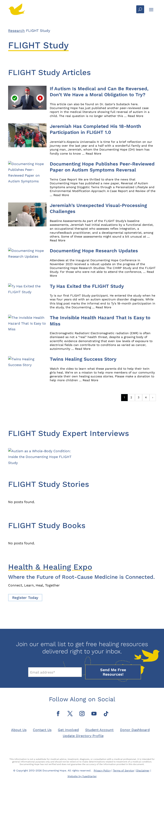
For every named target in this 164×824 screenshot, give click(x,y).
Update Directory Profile (83, 736)
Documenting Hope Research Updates (94, 250)
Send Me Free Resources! (113, 671)
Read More (135, 116)
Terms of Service (123, 770)
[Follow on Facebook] (58, 714)
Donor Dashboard (135, 730)
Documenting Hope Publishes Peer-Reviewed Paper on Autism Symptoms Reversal (102, 167)
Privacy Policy (102, 770)
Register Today (25, 597)
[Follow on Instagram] (82, 714)
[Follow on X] (70, 714)
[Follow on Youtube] (94, 714)
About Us (18, 730)
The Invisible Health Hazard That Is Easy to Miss (100, 320)
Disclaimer (142, 770)
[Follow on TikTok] (106, 714)
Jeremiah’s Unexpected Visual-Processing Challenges (98, 208)
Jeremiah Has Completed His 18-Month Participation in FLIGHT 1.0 (95, 129)
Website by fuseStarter (82, 776)
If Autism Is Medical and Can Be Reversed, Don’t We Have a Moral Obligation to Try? (99, 91)
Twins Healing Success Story (83, 359)
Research (16, 30)
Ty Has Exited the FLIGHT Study (87, 286)
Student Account (99, 730)
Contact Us (42, 730)
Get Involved (68, 730)
